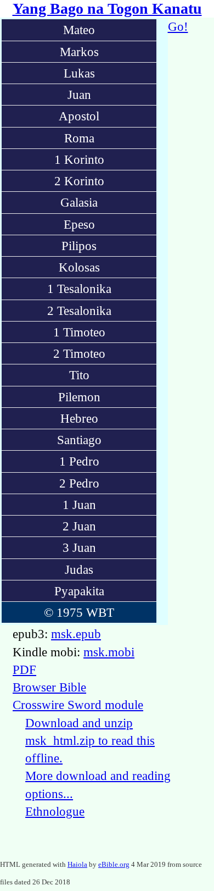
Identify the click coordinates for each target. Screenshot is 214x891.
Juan (79, 94)
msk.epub (76, 634)
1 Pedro (79, 461)
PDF (24, 669)
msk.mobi (108, 652)
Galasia (79, 202)
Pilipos (79, 246)
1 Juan (79, 504)
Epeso (79, 224)
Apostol (79, 116)
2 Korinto (79, 181)
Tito (79, 375)
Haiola (77, 864)
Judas (79, 569)
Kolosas (79, 267)
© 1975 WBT (79, 612)
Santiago (79, 440)
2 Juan (79, 526)
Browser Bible (49, 687)
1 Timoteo (79, 332)
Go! (178, 26)
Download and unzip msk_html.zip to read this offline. (90, 741)
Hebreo (79, 418)
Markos (79, 52)
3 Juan (79, 547)
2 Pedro (79, 483)
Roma (79, 138)
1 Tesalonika (79, 288)
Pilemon (79, 397)
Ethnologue (55, 811)
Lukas (79, 73)
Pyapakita (79, 591)
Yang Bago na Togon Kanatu (107, 8)
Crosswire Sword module (78, 705)
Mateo (79, 30)
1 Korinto (79, 159)
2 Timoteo (79, 353)
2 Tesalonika (79, 310)
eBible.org (113, 864)
